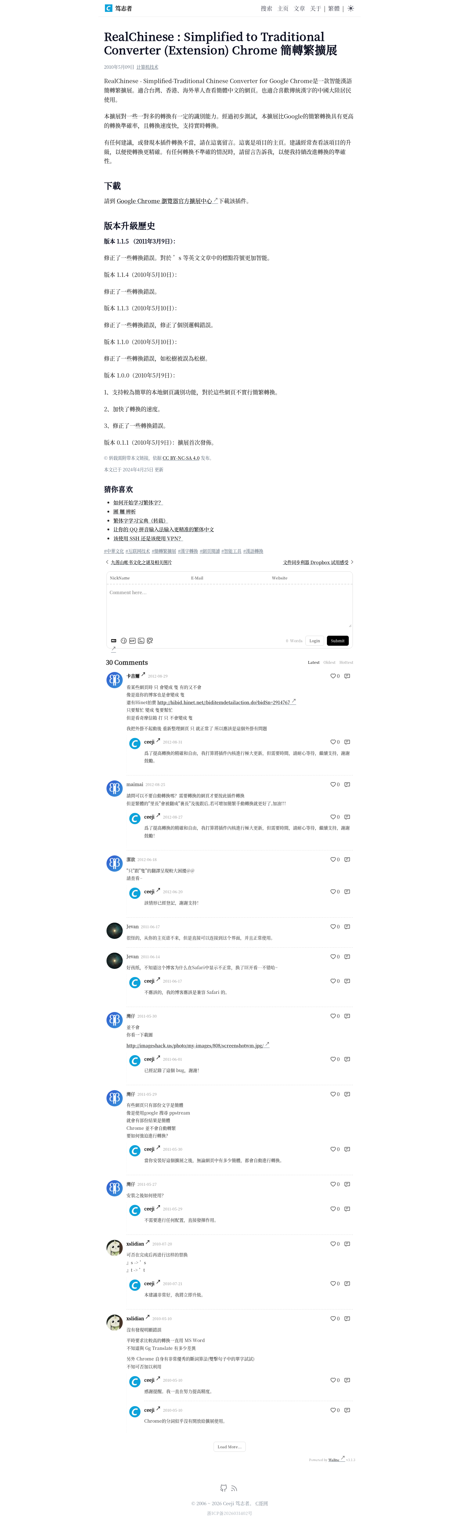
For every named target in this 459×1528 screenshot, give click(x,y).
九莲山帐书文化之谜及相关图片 (141, 562)
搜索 (266, 8)
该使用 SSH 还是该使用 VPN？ (148, 538)
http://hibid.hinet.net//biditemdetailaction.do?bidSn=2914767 (223, 702)
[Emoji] (123, 640)
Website (280, 577)
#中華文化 (114, 551)
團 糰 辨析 (124, 511)
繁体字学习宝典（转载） (140, 520)
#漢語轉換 (253, 551)
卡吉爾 (133, 676)
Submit (338, 640)
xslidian (135, 1243)
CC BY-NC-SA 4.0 (181, 457)
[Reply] (347, 676)
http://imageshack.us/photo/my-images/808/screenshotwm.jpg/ (195, 1045)
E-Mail (197, 577)
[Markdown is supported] (115, 640)
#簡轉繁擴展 (164, 551)
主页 (283, 8)
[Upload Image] (141, 640)
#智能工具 (231, 551)
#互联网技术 (138, 551)
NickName (120, 577)
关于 (315, 8)
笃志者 (123, 8)
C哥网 (261, 1503)
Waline (334, 1459)
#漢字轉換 (188, 551)
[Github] (224, 1489)
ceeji (149, 741)
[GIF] (132, 640)
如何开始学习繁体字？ (138, 502)
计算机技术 (147, 66)
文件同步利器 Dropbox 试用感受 (315, 562)
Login (314, 640)
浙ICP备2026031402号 (229, 1513)
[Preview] (150, 640)
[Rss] (234, 1489)
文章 (299, 8)
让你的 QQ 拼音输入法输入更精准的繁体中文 (163, 529)
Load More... (230, 1446)
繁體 (333, 8)
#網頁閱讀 (210, 551)
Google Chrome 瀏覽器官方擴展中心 (164, 201)
